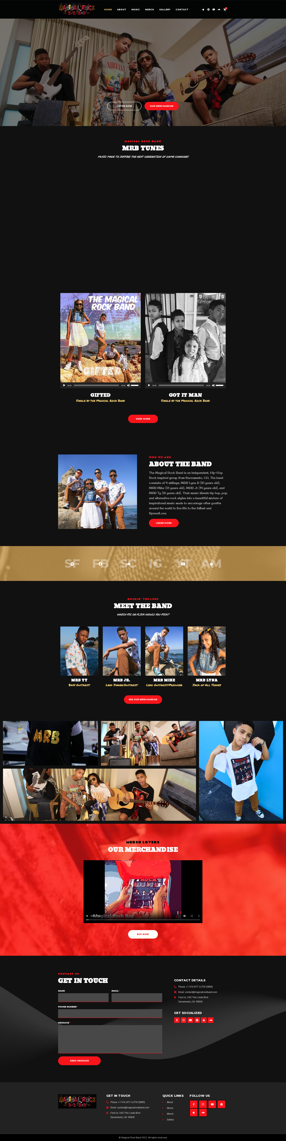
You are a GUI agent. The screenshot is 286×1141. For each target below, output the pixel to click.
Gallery (164, 9)
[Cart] (224, 9)
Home (108, 9)
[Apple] (203, 9)
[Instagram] (183, 1020)
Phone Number (67, 1006)
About (121, 9)
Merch (149, 9)
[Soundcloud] (219, 9)
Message (63, 1022)
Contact (182, 9)
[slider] (135, 385)
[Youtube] (214, 9)
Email (115, 991)
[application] (100, 385)
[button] (124, 106)
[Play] (64, 385)
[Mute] (128, 385)
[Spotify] (208, 9)
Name (61, 991)
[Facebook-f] (177, 1020)
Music (136, 9)
